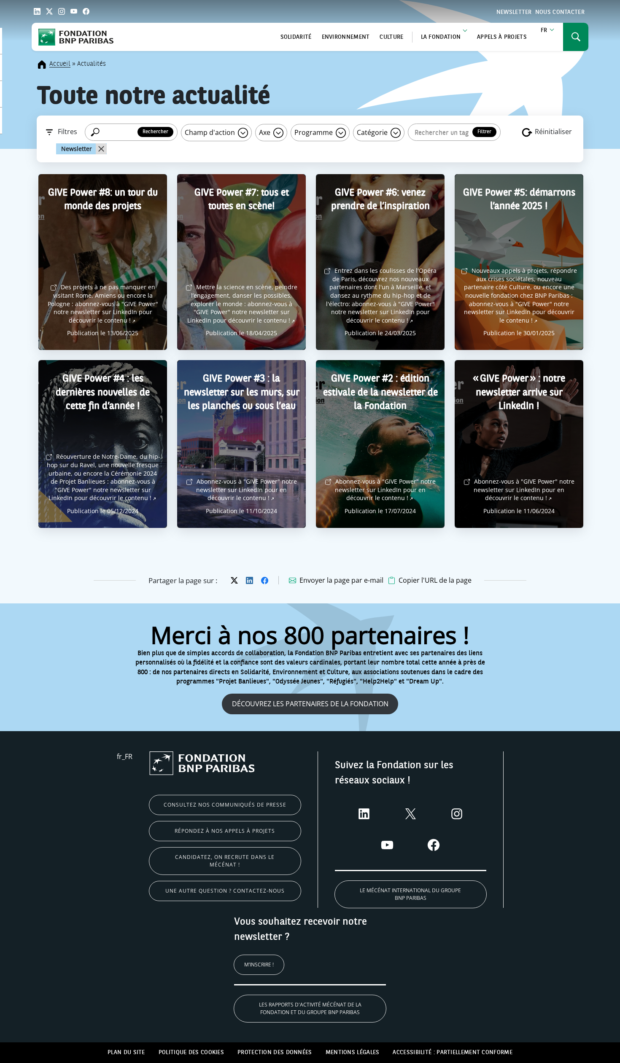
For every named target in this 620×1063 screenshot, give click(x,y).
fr (544, 30)
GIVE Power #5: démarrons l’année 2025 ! (519, 200)
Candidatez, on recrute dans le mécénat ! (225, 860)
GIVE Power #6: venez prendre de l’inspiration (380, 200)
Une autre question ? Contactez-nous (225, 890)
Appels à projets (502, 37)
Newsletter (514, 12)
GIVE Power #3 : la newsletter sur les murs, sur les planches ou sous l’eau (241, 392)
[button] (430, 580)
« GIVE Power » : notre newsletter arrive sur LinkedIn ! (519, 392)
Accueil (59, 64)
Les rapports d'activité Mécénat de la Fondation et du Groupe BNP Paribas (310, 1008)
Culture (391, 37)
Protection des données (274, 1052)
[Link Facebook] (86, 11)
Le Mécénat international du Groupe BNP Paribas (410, 894)
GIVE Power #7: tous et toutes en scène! (241, 200)
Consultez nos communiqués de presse (225, 804)
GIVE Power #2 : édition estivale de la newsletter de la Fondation (380, 392)
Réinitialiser (552, 131)
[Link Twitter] (49, 11)
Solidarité (296, 37)
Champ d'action (211, 132)
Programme (314, 132)
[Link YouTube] (73, 11)
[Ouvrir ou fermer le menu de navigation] (575, 37)
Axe (265, 132)
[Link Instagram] (61, 11)
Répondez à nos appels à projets (225, 830)
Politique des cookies (191, 1052)
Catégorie (373, 132)
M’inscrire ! (259, 964)
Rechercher (155, 132)
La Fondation (441, 37)
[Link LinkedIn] (37, 11)
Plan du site (126, 1052)
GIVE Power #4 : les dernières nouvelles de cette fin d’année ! (103, 392)
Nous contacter (560, 12)
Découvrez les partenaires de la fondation (310, 703)
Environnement (346, 37)
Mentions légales (353, 1052)
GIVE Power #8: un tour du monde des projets (103, 200)
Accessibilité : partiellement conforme (452, 1052)
